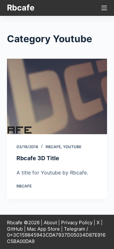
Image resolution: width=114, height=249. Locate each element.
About (50, 223)
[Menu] (104, 8)
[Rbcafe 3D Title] (57, 96)
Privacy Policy (76, 223)
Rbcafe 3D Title (37, 158)
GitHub (15, 229)
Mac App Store (43, 229)
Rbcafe (21, 7)
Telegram (74, 229)
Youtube (72, 146)
